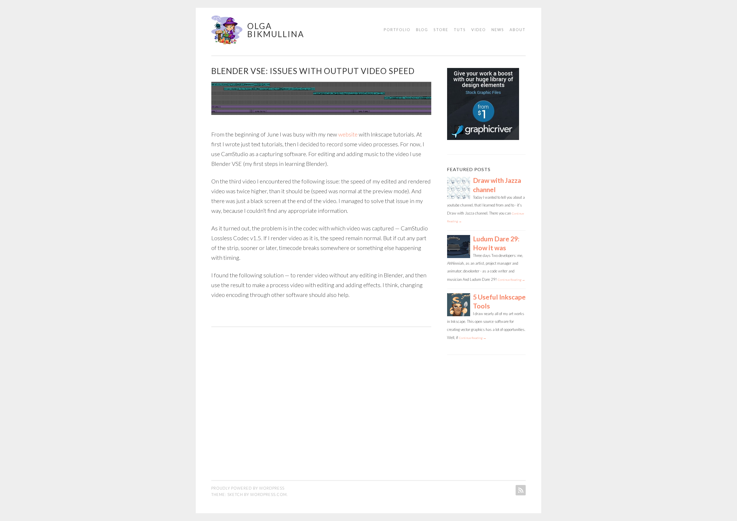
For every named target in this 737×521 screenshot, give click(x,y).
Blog (422, 29)
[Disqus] (321, 399)
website (348, 134)
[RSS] (520, 490)
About (518, 29)
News (497, 29)
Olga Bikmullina (275, 30)
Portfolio (397, 29)
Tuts (460, 29)
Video (478, 29)
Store (441, 29)
